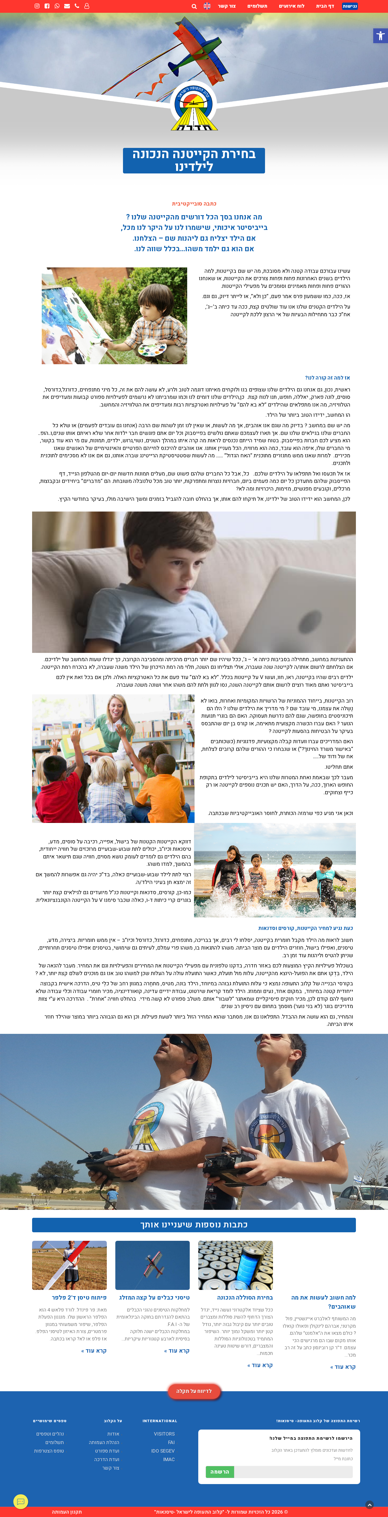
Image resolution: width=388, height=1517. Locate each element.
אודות (113, 1434)
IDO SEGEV (163, 1451)
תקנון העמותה (67, 1512)
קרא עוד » (343, 1367)
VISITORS (164, 1434)
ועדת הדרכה (106, 1459)
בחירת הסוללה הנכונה (245, 1297)
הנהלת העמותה (104, 1442)
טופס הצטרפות (49, 1451)
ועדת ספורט (107, 1451)
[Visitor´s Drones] (207, 6)
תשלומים (54, 1442)
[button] (380, 35)
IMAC (169, 1459)
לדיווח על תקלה (194, 1391)
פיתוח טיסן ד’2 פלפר (79, 1297)
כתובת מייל (343, 1459)
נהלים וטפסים (50, 1434)
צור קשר (110, 1468)
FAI (171, 1442)
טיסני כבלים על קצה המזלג (154, 1297)
